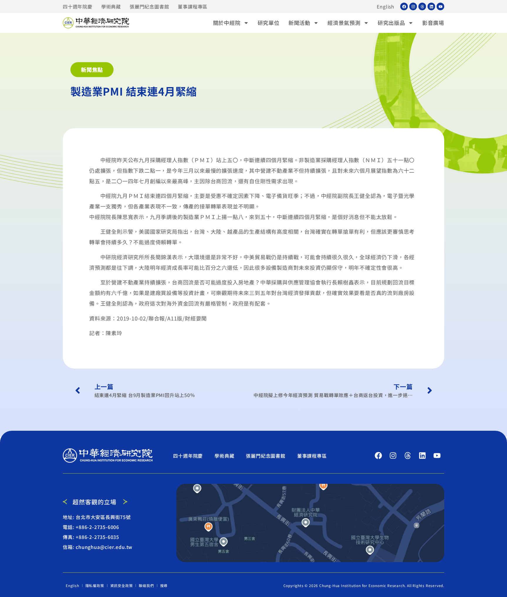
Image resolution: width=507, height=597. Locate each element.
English (385, 6)
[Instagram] (413, 6)
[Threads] (422, 6)
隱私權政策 (94, 585)
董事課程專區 (192, 6)
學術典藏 (111, 6)
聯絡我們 (146, 585)
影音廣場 (433, 22)
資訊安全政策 (121, 585)
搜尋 (164, 585)
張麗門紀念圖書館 (149, 6)
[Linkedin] (431, 6)
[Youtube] (440, 6)
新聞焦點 (92, 69)
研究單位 (269, 22)
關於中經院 (227, 22)
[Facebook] (404, 6)
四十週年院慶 (77, 6)
